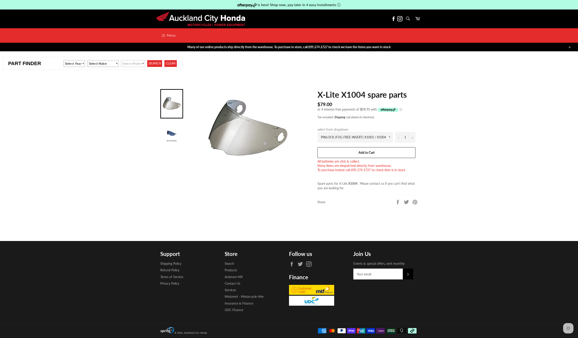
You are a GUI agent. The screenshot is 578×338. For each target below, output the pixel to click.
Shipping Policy (170, 263)
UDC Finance (234, 310)
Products (231, 270)
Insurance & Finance (239, 303)
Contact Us (232, 283)
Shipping (339, 117)
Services (230, 290)
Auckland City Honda (195, 332)
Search (229, 263)
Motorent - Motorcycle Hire (244, 296)
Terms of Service (171, 277)
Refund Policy (169, 270)
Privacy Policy (169, 283)
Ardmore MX (234, 277)
